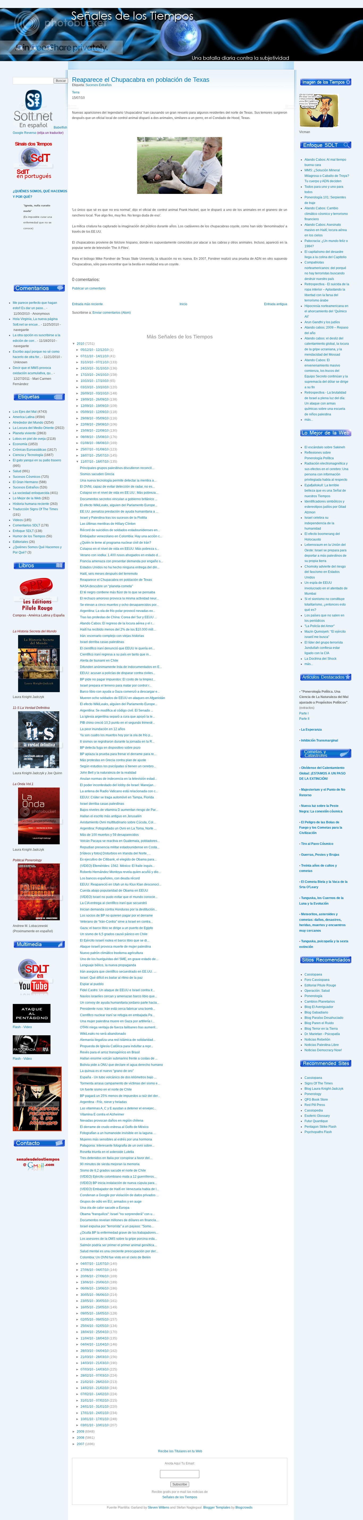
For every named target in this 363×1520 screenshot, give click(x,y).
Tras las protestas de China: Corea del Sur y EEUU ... (118, 617)
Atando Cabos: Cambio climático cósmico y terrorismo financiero (326, 213)
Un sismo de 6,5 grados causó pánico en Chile (113, 934)
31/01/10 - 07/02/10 (95, 1400)
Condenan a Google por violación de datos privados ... (119, 1195)
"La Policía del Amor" (320, 626)
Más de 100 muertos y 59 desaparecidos (109, 835)
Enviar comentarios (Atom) (111, 312)
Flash (17, 1027)
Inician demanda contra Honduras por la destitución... (118, 909)
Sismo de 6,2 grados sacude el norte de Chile (113, 1170)
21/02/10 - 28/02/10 (95, 1382)
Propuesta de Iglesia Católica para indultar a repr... (116, 1046)
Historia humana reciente (31, 504)
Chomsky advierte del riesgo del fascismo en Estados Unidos (325, 572)
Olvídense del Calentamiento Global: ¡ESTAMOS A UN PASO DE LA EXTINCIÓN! (322, 773)
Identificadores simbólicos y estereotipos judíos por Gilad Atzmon (325, 507)
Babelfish (60, 127)
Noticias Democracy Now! (323, 1050)
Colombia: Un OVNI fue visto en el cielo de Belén (115, 1257)
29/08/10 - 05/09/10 (95, 418)
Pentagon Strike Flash (320, 1127)
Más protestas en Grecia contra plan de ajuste (113, 760)
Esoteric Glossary (317, 1116)
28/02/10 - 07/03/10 (95, 1375)
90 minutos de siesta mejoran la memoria (110, 1164)
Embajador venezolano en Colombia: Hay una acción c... (121, 536)
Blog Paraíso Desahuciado (324, 1018)
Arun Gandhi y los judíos (322, 322)
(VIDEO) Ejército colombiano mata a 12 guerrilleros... (118, 1176)
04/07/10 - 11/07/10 (95, 1264)
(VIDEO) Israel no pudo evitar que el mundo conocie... (119, 897)
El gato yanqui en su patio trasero (37, 460)
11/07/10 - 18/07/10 (95, 461)
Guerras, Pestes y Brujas (320, 855)
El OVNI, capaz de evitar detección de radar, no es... (117, 486)
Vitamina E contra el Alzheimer (102, 1114)
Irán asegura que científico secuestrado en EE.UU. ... (118, 971)
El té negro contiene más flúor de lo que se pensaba (117, 592)
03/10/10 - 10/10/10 (95, 387)
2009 (80, 1431)
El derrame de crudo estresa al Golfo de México (114, 1127)
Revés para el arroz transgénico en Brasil (110, 1052)
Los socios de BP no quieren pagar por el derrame (116, 915)
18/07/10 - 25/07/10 (95, 455)
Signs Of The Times (319, 1083)
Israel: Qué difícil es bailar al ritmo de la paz (111, 978)
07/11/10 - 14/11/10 (95, 356)
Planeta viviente (24, 433)
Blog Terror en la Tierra (321, 1029)
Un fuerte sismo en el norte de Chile (106, 1089)
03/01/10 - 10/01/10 (95, 1425)
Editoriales (20, 542)
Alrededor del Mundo (28, 422)
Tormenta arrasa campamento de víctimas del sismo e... (120, 1083)
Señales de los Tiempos (179, 1497)
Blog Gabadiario (316, 1012)
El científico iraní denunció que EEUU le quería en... (117, 648)
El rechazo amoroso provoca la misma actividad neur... (119, 598)
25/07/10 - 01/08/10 (95, 449)
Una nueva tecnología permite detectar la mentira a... (118, 480)
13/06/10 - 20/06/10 (95, 1282)
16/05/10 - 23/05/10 (95, 1307)
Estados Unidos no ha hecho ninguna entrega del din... (119, 567)
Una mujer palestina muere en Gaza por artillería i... (117, 1021)
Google (18, 133)
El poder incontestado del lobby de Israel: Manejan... (118, 785)
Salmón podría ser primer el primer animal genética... (118, 1245)
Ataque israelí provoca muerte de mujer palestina (115, 946)
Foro (33, 49)
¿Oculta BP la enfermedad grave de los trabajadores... (119, 1232)
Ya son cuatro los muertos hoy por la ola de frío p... (116, 735)
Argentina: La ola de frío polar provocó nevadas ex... (117, 611)
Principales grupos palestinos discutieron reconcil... (117, 468)
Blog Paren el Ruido (319, 1023)
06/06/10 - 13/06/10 (95, 1288)
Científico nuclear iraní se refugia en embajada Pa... (117, 1015)
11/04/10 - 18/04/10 (95, 1338)
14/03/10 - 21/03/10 (95, 1363)
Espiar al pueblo (92, 984)
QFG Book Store (316, 1099)
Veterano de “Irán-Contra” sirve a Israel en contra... (116, 921)
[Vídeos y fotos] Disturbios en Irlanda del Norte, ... (115, 853)
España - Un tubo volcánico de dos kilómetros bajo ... (118, 1077)
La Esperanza (311, 729)
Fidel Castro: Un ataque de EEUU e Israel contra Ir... (117, 990)
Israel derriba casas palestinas (102, 642)
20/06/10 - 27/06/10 (95, 1276)
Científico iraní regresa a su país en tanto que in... (115, 654)
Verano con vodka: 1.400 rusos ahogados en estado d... (120, 555)
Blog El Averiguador (319, 1007)
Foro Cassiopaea (317, 980)
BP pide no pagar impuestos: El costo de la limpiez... (117, 679)
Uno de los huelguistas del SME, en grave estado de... (119, 959)
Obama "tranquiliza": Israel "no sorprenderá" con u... (117, 1214)
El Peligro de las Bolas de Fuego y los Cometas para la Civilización (320, 827)
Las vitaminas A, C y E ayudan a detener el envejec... (118, 1108)
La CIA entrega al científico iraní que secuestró (113, 903)
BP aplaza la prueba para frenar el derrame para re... (118, 754)
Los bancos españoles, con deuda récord (110, 878)
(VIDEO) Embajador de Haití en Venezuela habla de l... (119, 1189)
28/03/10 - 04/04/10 (95, 1351)
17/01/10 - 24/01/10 (95, 1413)
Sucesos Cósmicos (26, 477)
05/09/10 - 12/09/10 (95, 412)
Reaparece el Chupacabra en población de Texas (140, 79)
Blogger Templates (216, 1507)
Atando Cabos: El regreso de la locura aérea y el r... (117, 623)
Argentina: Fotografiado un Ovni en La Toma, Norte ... (118, 828)
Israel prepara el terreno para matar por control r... (115, 685)
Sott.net (48, 49)
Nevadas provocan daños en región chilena (111, 1120)
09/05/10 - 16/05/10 (95, 1313)
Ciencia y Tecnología (28, 455)
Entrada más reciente (87, 304)
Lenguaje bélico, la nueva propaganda (108, 965)
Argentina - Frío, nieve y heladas (103, 1102)
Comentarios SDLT (26, 525)
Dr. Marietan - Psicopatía (322, 1034)
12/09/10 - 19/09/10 (95, 406)
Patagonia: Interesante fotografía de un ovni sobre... (117, 1145)
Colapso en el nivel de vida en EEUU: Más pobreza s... (119, 549)
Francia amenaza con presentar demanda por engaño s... (121, 561)
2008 (80, 1438)
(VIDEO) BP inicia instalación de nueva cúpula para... (118, 1183)
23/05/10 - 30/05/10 (95, 1301)
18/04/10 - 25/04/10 (95, 1332)
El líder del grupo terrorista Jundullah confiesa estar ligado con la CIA (324, 648)
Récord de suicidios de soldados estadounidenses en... (120, 530)
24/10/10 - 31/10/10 (95, 368)
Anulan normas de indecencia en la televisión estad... (118, 779)
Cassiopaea (313, 974)
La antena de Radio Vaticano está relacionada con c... (119, 791)
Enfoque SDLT (23, 531)
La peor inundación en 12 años (102, 729)
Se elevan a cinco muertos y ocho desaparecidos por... (119, 605)
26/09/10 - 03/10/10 (95, 393)
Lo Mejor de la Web (27, 498)
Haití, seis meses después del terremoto (109, 574)
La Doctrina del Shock (320, 659)
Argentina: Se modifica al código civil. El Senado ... (116, 710)
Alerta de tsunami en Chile (99, 660)
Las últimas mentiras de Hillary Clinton (108, 524)
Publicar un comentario (88, 288)
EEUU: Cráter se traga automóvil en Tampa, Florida (117, 797)
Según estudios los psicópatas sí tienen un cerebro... (118, 766)
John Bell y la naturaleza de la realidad (108, 772)
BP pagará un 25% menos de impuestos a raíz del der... (120, 1096)
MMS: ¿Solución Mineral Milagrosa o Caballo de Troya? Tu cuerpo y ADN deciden (327, 175)
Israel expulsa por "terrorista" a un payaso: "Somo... (117, 1226)
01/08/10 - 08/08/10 (95, 443)
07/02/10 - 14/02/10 (95, 1394)
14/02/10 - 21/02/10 (95, 1388)
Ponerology (313, 1094)
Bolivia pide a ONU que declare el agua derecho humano (121, 1065)
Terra (75, 92)
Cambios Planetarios (320, 1001)
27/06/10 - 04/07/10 (95, 1270)
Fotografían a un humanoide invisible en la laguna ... (118, 1133)
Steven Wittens (158, 1507)
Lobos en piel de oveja (29, 439)
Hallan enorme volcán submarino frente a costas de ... (119, 1058)
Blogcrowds (243, 1507)
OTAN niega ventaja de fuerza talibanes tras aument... (119, 1027)
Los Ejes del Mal (25, 412)
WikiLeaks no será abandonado (103, 1034)
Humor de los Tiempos (29, 536)
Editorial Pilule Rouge (320, 985)
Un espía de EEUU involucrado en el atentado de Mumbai (326, 588)
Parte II (304, 719)
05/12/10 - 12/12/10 (95, 350)
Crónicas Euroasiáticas (29, 450)
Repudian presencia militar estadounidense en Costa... (119, 847)
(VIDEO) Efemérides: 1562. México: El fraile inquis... (117, 866)
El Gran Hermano (25, 482)
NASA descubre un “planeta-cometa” (106, 586)
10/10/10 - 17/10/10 (95, 381)
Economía (20, 444)
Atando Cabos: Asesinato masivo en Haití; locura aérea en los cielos (326, 230)
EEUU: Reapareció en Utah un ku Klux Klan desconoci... (120, 884)
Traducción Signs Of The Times (35, 509)
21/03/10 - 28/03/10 (95, 1357)
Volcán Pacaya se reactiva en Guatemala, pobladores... (120, 841)
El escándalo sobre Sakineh (325, 447)
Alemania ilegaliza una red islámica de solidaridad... (117, 1040)
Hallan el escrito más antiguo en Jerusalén (111, 816)
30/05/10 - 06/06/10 (95, 1295)
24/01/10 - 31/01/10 (95, 1406)
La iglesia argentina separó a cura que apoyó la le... (117, 716)
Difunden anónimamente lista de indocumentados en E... (121, 667)
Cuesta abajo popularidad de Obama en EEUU (114, 890)
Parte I (304, 713)
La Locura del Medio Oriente (33, 428)
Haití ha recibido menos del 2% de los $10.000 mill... (118, 629)
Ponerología (313, 996)
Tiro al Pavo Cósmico (317, 844)
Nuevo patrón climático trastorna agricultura (111, 953)
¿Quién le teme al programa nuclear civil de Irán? (115, 542)
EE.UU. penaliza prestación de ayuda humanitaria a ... (119, 511)
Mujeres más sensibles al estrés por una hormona (116, 1139)
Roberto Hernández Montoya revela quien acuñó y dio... (120, 872)
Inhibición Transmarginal (319, 740)
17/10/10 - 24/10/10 (95, 375)
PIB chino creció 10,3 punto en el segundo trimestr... (117, 723)
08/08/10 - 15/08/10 (95, 437)
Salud (17, 471)
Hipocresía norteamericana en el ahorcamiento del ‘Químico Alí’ (326, 311)
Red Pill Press (315, 1105)
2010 (80, 344)
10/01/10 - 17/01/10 (95, 1419)
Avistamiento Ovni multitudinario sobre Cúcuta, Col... (118, 822)
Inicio (20, 49)
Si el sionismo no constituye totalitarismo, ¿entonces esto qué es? (325, 604)
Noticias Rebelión (317, 1039)
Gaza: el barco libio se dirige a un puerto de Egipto (116, 928)
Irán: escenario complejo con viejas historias (112, 636)
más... (309, 419)
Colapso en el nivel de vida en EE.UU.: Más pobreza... (119, 493)
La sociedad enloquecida (31, 493)
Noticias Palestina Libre (322, 1045)
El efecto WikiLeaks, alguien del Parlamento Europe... (118, 505)
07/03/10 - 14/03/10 (95, 1369)
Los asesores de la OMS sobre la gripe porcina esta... (118, 1239)
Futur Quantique (316, 1121)
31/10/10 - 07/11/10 (95, 362)
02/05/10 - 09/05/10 (95, 1319)
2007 (80, 1444)
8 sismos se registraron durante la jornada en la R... (117, 741)
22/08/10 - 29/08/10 (95, 424)
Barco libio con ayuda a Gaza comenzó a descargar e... (120, 691)
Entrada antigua (275, 304)
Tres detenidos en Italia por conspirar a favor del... (116, 1158)
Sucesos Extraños (26, 487)
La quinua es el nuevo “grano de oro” (107, 1071)
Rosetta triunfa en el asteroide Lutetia (107, 1152)
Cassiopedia (314, 1110)
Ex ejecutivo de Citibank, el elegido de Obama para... (118, 859)
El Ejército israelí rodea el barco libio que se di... (114, 940)
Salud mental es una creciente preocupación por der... (119, 1251)
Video (27, 1027)
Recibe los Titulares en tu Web (180, 1451)
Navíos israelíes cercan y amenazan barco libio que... (118, 996)
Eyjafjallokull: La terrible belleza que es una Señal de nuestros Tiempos (325, 490)
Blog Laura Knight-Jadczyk (324, 1089)
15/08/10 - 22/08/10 (95, 430)
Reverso (30, 133)
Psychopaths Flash (318, 1132)
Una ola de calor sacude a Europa (104, 1208)
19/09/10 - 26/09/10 (95, 399)
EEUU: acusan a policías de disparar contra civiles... (117, 673)
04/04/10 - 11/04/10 (95, 1344)
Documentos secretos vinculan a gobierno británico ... (118, 499)
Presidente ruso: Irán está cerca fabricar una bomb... (117, 1009)
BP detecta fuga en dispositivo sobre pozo (110, 748)
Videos (18, 520)
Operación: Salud (317, 991)
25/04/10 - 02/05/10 (95, 1326)
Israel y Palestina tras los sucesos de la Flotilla (113, 518)
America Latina (24, 417)
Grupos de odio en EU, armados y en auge (111, 1201)
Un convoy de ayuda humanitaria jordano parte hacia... (119, 1002)
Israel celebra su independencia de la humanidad (319, 523)
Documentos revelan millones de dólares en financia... (119, 1220)
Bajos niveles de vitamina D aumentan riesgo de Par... (119, 810)
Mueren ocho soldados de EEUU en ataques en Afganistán (122, 698)
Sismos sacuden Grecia (97, 474)
